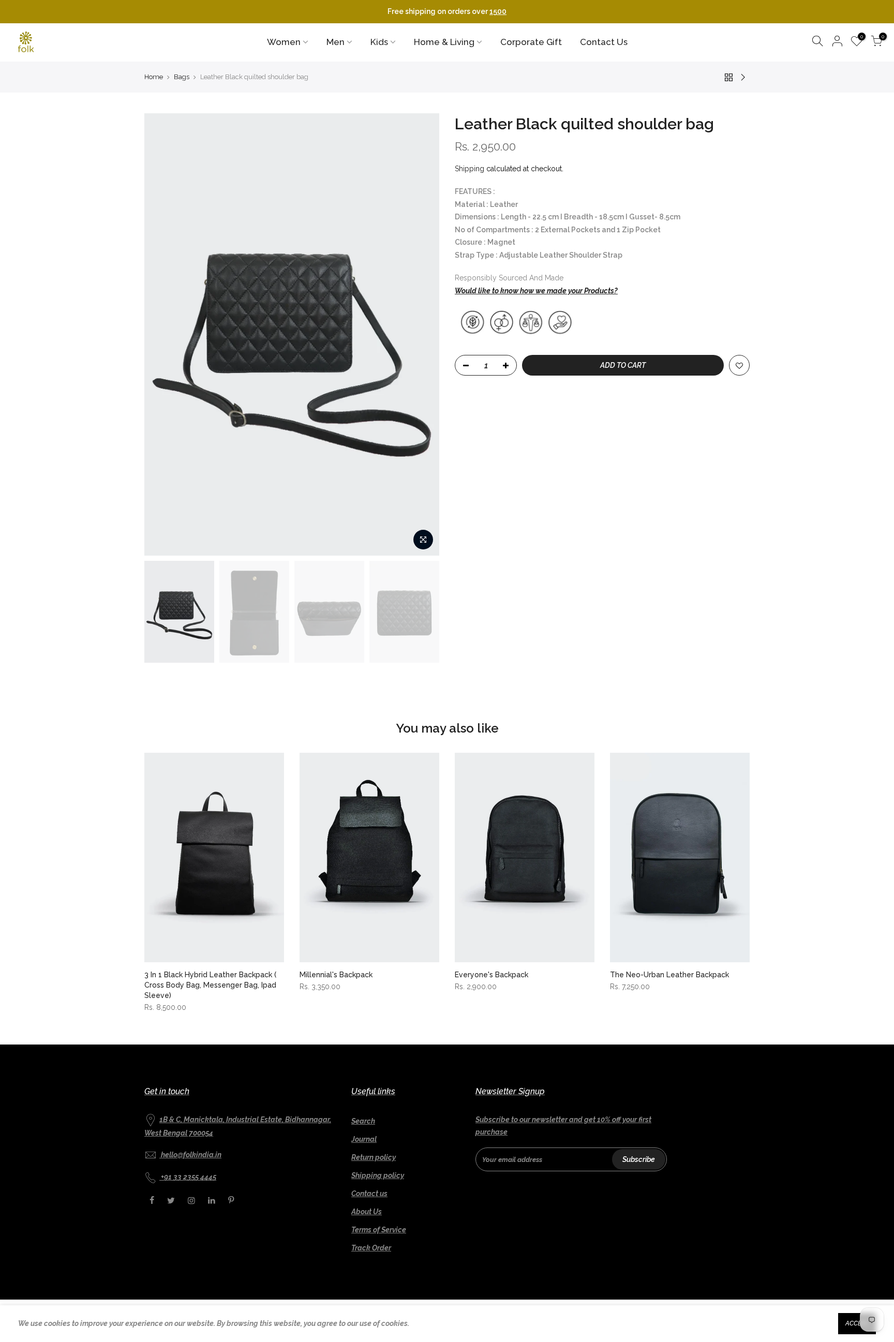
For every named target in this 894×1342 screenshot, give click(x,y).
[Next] (421, 334)
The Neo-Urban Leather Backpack (669, 975)
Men (335, 42)
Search (363, 1121)
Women (284, 42)
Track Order (371, 1248)
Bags (181, 77)
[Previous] (162, 334)
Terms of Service (378, 1230)
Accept (857, 1323)
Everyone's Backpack (491, 975)
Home (153, 77)
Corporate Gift (531, 42)
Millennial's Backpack (336, 975)
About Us (366, 1211)
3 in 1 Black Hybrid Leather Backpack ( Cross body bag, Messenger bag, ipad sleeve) (210, 985)
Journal (364, 1139)
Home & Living (444, 42)
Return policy (373, 1157)
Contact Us (604, 42)
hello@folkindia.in (191, 1155)
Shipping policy (377, 1175)
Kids (379, 42)
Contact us (369, 1193)
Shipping (469, 169)
